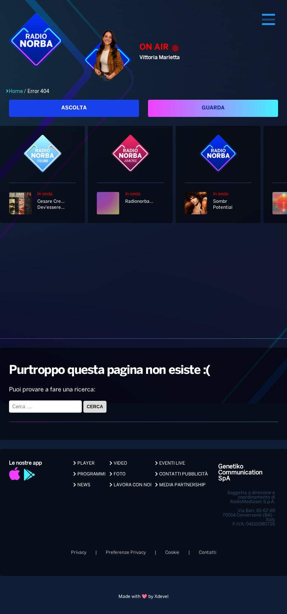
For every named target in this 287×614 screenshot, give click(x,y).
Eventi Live (171, 463)
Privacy (78, 553)
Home (16, 91)
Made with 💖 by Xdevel (143, 597)
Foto (119, 474)
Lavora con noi (131, 485)
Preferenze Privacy (126, 553)
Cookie (172, 553)
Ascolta (74, 108)
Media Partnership (182, 485)
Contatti (207, 553)
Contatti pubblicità (183, 474)
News (83, 485)
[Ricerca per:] (46, 406)
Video (119, 463)
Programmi (90, 474)
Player (85, 463)
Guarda (213, 108)
